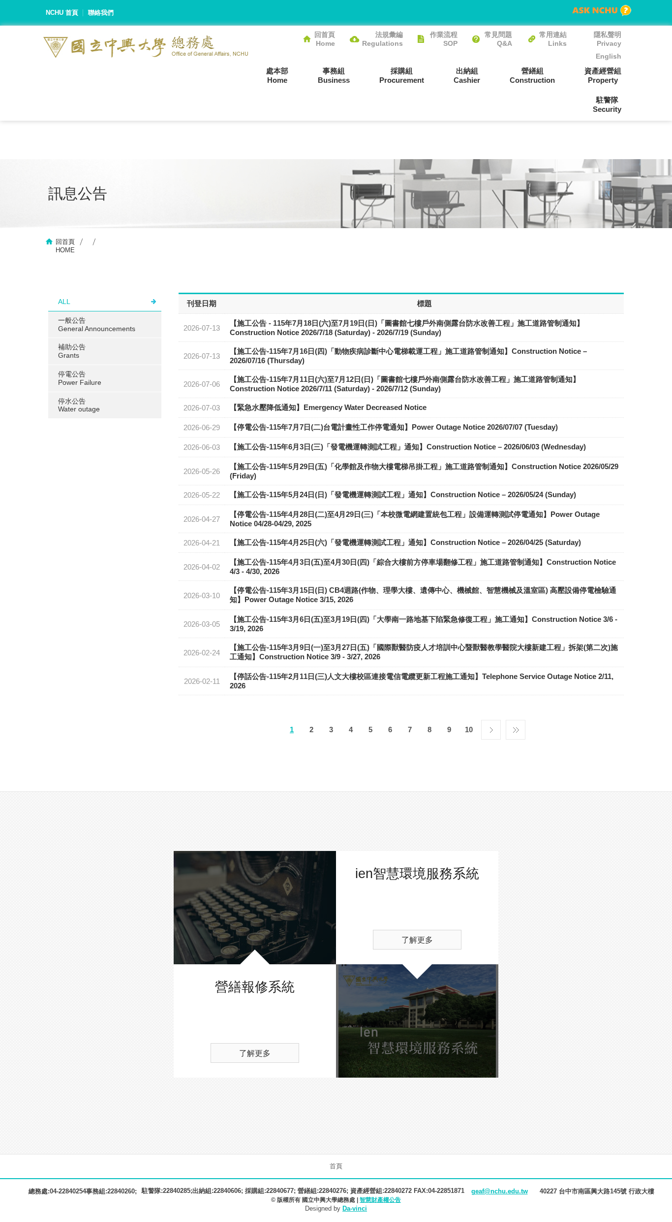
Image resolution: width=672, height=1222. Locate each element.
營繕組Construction (532, 75)
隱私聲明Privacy (607, 39)
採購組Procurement (401, 75)
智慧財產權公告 (380, 1199)
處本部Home (277, 75)
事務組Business (334, 75)
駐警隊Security (607, 104)
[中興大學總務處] (145, 46)
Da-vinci (354, 1208)
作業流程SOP (444, 39)
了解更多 (255, 1053)
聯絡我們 (101, 12)
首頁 (336, 1166)
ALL (64, 302)
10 (469, 729)
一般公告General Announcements (96, 324)
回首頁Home (324, 39)
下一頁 (491, 727)
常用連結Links (553, 39)
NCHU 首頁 (62, 12)
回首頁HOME (65, 246)
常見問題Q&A (498, 39)
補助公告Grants (72, 351)
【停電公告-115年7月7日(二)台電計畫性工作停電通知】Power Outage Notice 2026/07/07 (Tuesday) (394, 427)
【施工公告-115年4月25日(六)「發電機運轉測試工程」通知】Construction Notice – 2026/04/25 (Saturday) (405, 542)
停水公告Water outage (79, 405)
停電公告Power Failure (79, 378)
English (608, 56)
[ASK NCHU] (601, 10)
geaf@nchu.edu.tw (499, 1191)
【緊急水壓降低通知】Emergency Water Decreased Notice (328, 407)
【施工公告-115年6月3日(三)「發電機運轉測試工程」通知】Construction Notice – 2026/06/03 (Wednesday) (408, 446)
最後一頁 (515, 727)
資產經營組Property (602, 75)
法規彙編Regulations (382, 39)
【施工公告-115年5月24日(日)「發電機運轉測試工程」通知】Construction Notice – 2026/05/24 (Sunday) (403, 494)
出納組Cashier (467, 75)
